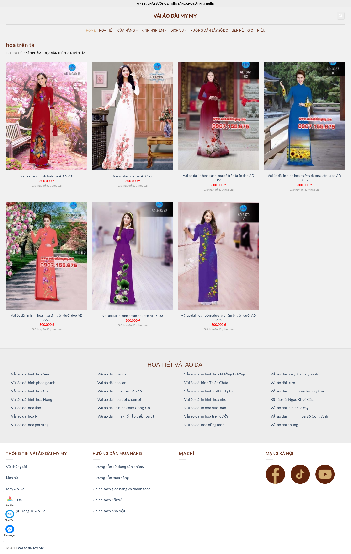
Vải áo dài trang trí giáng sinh (294, 374)
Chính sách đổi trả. (108, 499)
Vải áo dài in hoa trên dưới (206, 416)
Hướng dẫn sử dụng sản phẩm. (118, 466)
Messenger (9, 535)
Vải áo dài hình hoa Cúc (30, 391)
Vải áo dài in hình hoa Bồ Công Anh (299, 416)
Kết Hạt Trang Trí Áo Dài (26, 510)
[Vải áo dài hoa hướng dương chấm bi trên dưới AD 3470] (218, 256)
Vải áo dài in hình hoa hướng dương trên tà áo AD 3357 (304, 178)
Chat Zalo (10, 520)
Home (91, 30)
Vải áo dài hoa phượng (29, 424)
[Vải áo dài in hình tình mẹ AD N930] (46, 116)
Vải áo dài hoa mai (112, 374)
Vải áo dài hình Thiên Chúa (206, 382)
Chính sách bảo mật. (109, 510)
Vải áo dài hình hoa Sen (30, 374)
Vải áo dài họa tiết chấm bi (119, 399)
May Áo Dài (15, 488)
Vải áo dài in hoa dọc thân (205, 407)
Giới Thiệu (256, 30)
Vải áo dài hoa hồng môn (204, 424)
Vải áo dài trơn (283, 382)
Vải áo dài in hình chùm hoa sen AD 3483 (132, 316)
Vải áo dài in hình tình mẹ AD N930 (46, 176)
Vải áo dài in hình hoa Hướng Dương (214, 374)
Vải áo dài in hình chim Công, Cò (123, 407)
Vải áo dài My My (30, 548)
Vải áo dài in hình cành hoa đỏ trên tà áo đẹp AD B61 (218, 178)
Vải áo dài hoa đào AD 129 (132, 176)
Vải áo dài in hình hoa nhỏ (205, 399)
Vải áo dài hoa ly (24, 416)
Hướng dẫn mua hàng (111, 477)
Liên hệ (12, 477)
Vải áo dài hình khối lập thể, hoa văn (127, 416)
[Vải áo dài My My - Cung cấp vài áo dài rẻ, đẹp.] (175, 15)
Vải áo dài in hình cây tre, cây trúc (298, 391)
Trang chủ (14, 53)
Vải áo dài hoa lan (111, 382)
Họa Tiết (106, 30)
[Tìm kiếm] (341, 16)
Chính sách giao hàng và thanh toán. (122, 488)
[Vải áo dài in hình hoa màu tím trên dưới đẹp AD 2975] (46, 256)
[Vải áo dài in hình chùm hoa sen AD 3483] (132, 256)
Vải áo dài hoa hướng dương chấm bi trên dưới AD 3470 (218, 317)
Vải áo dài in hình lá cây (289, 407)
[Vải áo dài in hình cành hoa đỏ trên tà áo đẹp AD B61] (218, 116)
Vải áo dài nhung (284, 424)
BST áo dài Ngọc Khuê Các (292, 399)
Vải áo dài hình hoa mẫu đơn (120, 391)
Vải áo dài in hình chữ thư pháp (209, 391)
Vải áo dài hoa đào (26, 407)
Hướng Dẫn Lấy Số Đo (209, 30)
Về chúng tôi (16, 466)
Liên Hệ (237, 30)
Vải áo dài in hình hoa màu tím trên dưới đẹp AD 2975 (47, 317)
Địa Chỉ (10, 504)
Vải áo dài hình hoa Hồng (31, 399)
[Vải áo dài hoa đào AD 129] (132, 116)
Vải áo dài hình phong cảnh (33, 382)
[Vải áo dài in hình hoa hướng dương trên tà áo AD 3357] (304, 116)
